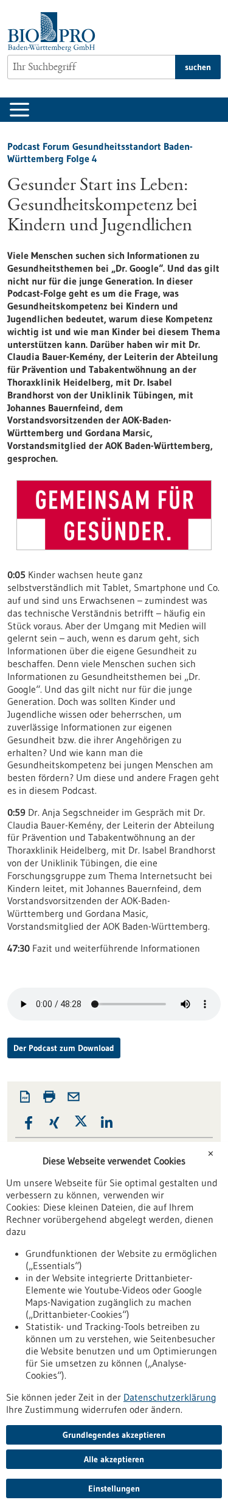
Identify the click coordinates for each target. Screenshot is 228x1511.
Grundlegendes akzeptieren (114, 1434)
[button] (28, 1123)
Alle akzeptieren (114, 1459)
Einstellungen (114, 1488)
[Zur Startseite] (54, 32)
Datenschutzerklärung (169, 1397)
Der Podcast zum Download (63, 1047)
